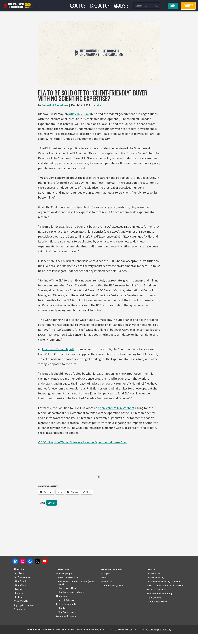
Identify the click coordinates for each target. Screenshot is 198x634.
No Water (63, 577)
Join (172, 5)
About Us (77, 5)
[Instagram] (22, 561)
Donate (151, 569)
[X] (37, 561)
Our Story (19, 573)
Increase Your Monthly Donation (164, 581)
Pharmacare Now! (67, 587)
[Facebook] (30, 561)
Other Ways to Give (157, 601)
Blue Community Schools (71, 591)
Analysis (121, 5)
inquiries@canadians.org (159, 629)
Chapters (62, 608)
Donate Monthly (155, 577)
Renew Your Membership (159, 593)
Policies (19, 597)
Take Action (100, 5)
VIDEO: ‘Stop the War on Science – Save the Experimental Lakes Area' (82, 442)
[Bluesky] (15, 561)
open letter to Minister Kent (116, 408)
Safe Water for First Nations (72, 581)
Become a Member (156, 589)
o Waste (73, 577)
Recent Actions (66, 600)
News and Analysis (111, 569)
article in (79, 114)
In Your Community (66, 604)
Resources (106, 581)
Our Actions (62, 595)
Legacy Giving (154, 597)
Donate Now (153, 573)
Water (51, 502)
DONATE (188, 5)
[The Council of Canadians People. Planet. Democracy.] (19, 6)
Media (97, 105)
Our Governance (22, 577)
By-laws (19, 589)
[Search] (156, 6)
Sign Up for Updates (24, 605)
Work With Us (21, 601)
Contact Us (19, 609)
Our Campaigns (64, 573)
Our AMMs (20, 585)
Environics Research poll (58, 349)
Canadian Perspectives (113, 585)
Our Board (20, 581)
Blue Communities (67, 612)
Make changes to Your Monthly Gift (165, 585)
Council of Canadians (55, 105)
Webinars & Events (66, 616)
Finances (19, 593)
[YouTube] (45, 561)
